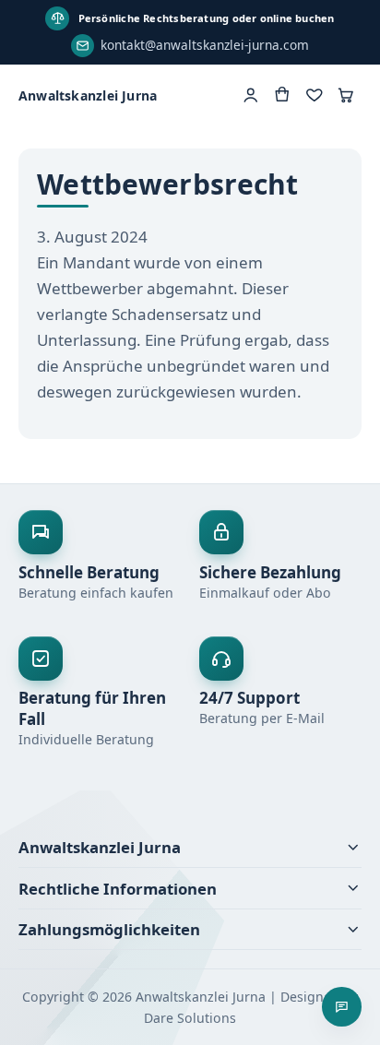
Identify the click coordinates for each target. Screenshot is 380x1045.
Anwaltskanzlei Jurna (87, 95)
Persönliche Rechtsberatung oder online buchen (206, 18)
